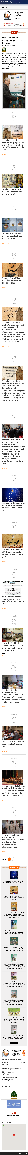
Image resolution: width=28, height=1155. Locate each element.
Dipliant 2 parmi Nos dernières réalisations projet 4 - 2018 (12, 191)
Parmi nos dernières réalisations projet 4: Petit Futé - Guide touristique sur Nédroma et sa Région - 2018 (13, 145)
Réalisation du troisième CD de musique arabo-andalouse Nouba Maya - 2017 (13, 553)
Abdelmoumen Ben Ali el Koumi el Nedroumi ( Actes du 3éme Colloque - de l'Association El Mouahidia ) (14, 1037)
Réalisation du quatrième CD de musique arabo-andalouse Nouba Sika (14, 881)
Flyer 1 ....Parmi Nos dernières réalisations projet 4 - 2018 (12, 280)
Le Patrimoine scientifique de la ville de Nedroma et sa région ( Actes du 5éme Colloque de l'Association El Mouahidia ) (14, 1020)
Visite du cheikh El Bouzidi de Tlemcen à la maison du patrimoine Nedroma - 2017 (12, 647)
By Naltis (21, 1153)
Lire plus (5, 154)
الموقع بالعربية (18, 3)
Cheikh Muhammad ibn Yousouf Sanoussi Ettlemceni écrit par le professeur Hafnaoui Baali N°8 (14, 932)
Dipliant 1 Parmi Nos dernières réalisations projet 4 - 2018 (12, 236)
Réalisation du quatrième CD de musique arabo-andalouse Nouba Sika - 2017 (13, 506)
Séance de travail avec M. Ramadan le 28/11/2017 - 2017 (13, 743)
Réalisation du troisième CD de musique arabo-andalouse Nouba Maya (14, 897)
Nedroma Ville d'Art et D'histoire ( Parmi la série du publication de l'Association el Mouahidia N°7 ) (14, 949)
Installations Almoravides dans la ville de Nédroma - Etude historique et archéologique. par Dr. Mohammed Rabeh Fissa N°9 (14, 915)
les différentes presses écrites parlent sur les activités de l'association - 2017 (13, 600)
